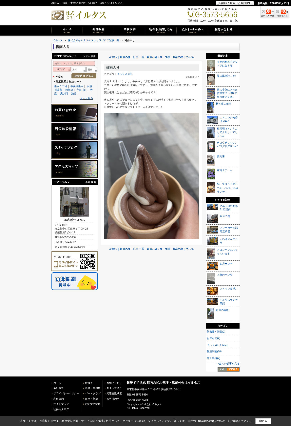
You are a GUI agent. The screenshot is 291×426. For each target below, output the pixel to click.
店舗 (89, 86)
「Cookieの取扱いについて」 (211, 421)
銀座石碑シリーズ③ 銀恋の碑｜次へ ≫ (170, 57)
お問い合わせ (114, 382)
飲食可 (89, 382)
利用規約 (58, 398)
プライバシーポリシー (66, 393)
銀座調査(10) (214, 351)
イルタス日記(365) (217, 344)
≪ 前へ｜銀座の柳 (119, 57)
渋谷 (73, 93)
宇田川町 (81, 89)
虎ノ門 (64, 93)
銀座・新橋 (91, 398)
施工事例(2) (213, 358)
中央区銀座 (76, 86)
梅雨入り (113, 68)
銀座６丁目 (60, 86)
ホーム (57, 382)
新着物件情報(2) (216, 331)
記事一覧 (139, 57)
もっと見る (86, 98)
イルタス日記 (124, 73)
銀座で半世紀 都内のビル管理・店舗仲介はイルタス (163, 382)
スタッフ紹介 (114, 388)
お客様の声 (113, 398)
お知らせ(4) (213, 338)
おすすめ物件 (93, 403)
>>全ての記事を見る (228, 363)
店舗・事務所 (93, 388)
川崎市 (58, 89)
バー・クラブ (93, 393)
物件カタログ (61, 409)
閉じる (263, 420)
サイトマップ (61, 403)
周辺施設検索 (114, 393)
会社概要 (58, 388)
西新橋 (69, 89)
